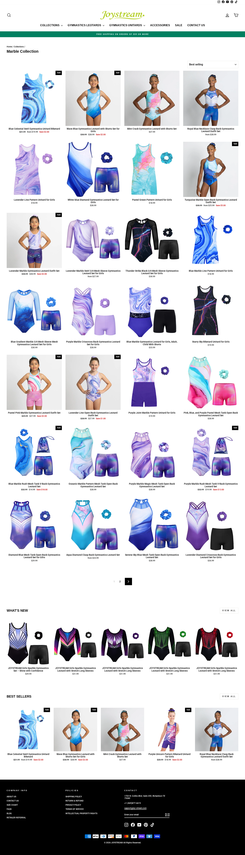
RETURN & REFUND (75, 801)
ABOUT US (11, 796)
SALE (178, 25)
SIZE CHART (12, 805)
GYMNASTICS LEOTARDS (85, 25)
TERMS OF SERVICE (75, 809)
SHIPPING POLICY (74, 796)
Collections (19, 47)
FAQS (9, 809)
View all (229, 610)
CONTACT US (196, 25)
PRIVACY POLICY (73, 805)
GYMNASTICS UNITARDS (126, 25)
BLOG (9, 813)
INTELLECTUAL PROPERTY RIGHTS (81, 813)
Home (9, 47)
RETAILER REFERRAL (16, 817)
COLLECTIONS (50, 25)
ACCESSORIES (160, 25)
